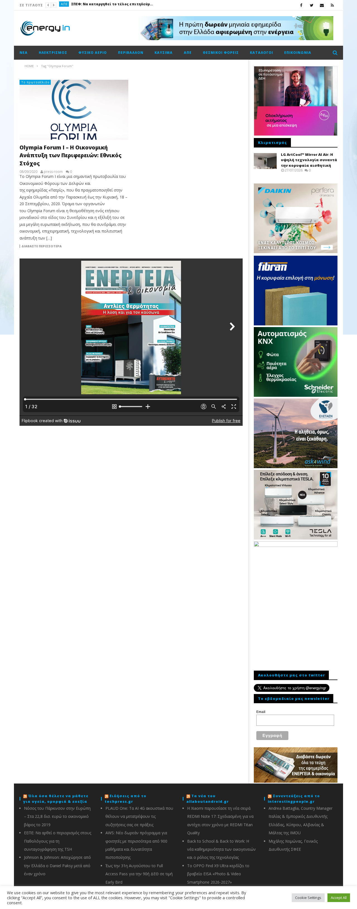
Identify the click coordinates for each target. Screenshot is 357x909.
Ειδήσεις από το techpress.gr (125, 798)
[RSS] (332, 5)
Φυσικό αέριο (92, 52)
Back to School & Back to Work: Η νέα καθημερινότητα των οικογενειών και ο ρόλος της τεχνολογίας (221, 849)
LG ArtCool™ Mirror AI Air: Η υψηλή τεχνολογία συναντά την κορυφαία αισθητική (309, 160)
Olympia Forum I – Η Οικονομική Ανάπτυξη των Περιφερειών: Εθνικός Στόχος (71, 155)
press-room (53, 171)
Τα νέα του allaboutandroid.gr (207, 798)
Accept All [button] (339, 897)
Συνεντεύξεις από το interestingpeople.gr (294, 798)
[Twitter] (312, 5)
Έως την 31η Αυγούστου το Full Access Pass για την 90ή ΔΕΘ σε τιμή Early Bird (139, 874)
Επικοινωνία (297, 52)
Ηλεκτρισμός (53, 52)
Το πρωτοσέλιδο (35, 82)
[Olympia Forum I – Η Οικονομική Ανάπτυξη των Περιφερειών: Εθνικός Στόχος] (74, 110)
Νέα (24, 52)
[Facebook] (301, 5)
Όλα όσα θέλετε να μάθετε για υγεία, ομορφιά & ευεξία (55, 798)
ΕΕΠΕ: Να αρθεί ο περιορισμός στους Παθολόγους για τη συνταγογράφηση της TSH (57, 841)
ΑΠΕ (188, 52)
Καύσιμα (69, 5)
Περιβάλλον (130, 52)
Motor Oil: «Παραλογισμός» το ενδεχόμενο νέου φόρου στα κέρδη (122, 5)
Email (260, 712)
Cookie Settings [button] (308, 897)
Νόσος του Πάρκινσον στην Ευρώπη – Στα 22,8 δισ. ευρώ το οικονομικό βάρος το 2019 (57, 816)
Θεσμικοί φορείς (221, 52)
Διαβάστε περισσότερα (41, 246)
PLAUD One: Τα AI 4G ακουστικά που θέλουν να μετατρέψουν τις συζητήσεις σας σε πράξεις (139, 816)
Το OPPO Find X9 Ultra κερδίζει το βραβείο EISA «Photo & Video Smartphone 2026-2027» (218, 874)
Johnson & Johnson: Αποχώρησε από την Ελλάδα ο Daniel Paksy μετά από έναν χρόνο (57, 865)
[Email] (322, 5)
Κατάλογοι (261, 52)
